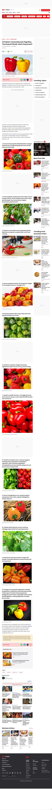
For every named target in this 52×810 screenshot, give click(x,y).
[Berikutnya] (33, 736)
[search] (39, 10)
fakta (13, 135)
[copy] (31, 80)
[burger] (49, 12)
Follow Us (4, 772)
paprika (4, 85)
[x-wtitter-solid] (28, 80)
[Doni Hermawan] (3, 678)
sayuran (30, 626)
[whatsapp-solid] (21, 80)
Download (4, 775)
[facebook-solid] (25, 80)
